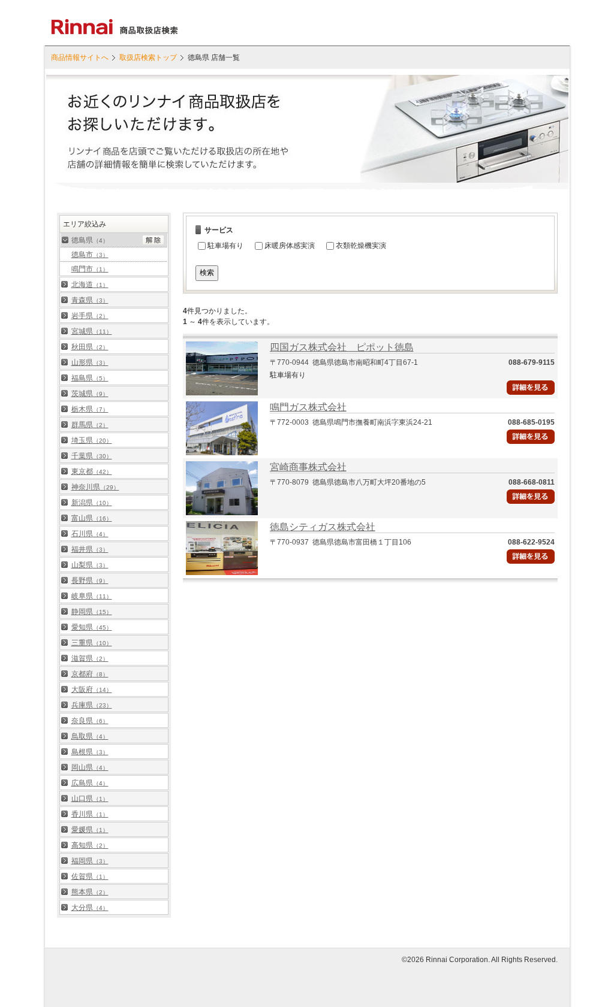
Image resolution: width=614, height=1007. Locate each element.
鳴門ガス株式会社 (308, 407)
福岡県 (90, 861)
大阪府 (91, 689)
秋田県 (90, 347)
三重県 (91, 643)
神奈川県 (95, 487)
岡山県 (90, 767)
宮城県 (91, 331)
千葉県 (91, 456)
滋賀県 (90, 658)
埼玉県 (91, 440)
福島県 (90, 378)
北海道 (90, 284)
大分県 (90, 907)
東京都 (91, 471)
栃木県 (90, 409)
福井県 (90, 549)
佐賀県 (90, 876)
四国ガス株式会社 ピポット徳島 (342, 347)
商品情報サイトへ (80, 57)
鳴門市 (90, 269)
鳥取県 (90, 736)
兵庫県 (91, 705)
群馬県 (90, 425)
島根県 (90, 752)
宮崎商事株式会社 (308, 467)
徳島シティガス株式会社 (322, 527)
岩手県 (90, 316)
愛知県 (91, 627)
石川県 (90, 534)
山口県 (90, 798)
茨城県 (90, 393)
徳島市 (90, 254)
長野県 (90, 580)
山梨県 (90, 565)
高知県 (90, 845)
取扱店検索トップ (148, 57)
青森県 (90, 300)
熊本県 (90, 892)
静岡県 (91, 611)
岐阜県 (91, 596)
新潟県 (91, 502)
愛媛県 (90, 829)
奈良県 (90, 720)
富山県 (91, 518)
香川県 (90, 814)
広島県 (90, 783)
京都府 (90, 674)
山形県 (90, 362)
